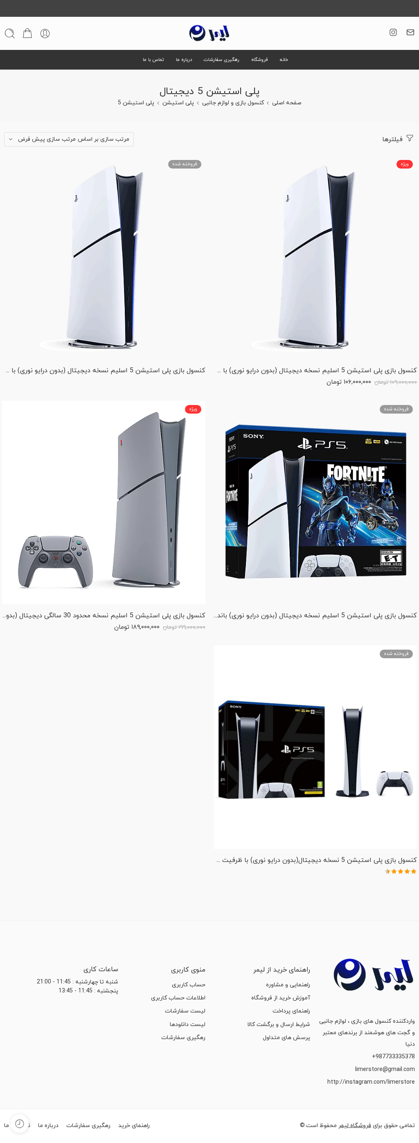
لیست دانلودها (187, 1024)
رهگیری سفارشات (221, 59)
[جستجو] (10, 33)
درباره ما (184, 59)
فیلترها (393, 139)
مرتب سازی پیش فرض (47, 139)
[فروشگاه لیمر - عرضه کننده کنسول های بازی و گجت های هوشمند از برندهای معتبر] (209, 33)
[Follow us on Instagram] (393, 32)
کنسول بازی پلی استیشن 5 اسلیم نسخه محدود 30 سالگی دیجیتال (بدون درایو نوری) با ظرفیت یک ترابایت (103, 615)
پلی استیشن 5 (136, 103)
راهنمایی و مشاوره (288, 985)
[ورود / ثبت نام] (45, 33)
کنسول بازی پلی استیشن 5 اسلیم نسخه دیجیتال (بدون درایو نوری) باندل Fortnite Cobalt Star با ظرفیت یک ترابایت (315, 615)
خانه (284, 59)
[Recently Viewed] (19, 1123)
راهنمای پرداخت (291, 1011)
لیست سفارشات (185, 1011)
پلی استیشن (178, 103)
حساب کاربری (188, 985)
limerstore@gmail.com (385, 1069)
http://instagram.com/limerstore (371, 1082)
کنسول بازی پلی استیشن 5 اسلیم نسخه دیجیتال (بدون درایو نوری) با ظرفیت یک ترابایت (103, 370)
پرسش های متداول (286, 1038)
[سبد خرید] (27, 33)
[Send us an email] (410, 32)
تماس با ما (153, 59)
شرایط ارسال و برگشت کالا (278, 1024)
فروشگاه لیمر (354, 1126)
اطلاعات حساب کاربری (178, 998)
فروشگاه (259, 59)
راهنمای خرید (134, 1126)
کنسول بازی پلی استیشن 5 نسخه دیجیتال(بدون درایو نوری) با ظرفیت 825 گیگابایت (315, 860)
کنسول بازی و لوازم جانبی (233, 103)
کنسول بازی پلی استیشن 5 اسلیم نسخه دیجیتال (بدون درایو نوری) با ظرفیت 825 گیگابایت (315, 370)
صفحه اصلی (287, 103)
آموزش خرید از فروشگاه (280, 998)
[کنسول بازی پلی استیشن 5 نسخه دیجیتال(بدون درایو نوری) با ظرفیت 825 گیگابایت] (315, 747)
